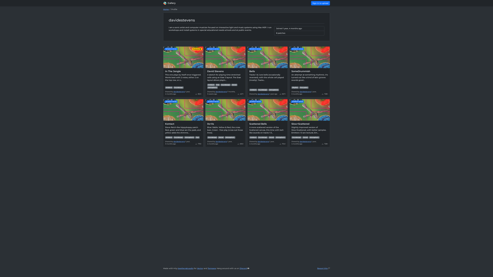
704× (284, 144)
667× (284, 94)
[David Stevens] (225, 57)
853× (199, 94)
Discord (243, 268)
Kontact (169, 123)
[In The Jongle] (183, 57)
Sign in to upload (320, 3)
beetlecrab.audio (185, 268)
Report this (322, 268)
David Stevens (215, 71)
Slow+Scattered (300, 123)
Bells (252, 71)
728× (326, 94)
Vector (200, 268)
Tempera (212, 268)
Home (166, 9)
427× (242, 94)
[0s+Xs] (225, 109)
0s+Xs (210, 123)
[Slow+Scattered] (310, 109)
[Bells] (268, 57)
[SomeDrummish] (310, 57)
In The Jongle (173, 71)
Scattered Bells (258, 123)
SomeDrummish (300, 71)
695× (241, 144)
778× (199, 144)
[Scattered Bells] (268, 109)
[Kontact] (183, 109)
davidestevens (179, 92)
